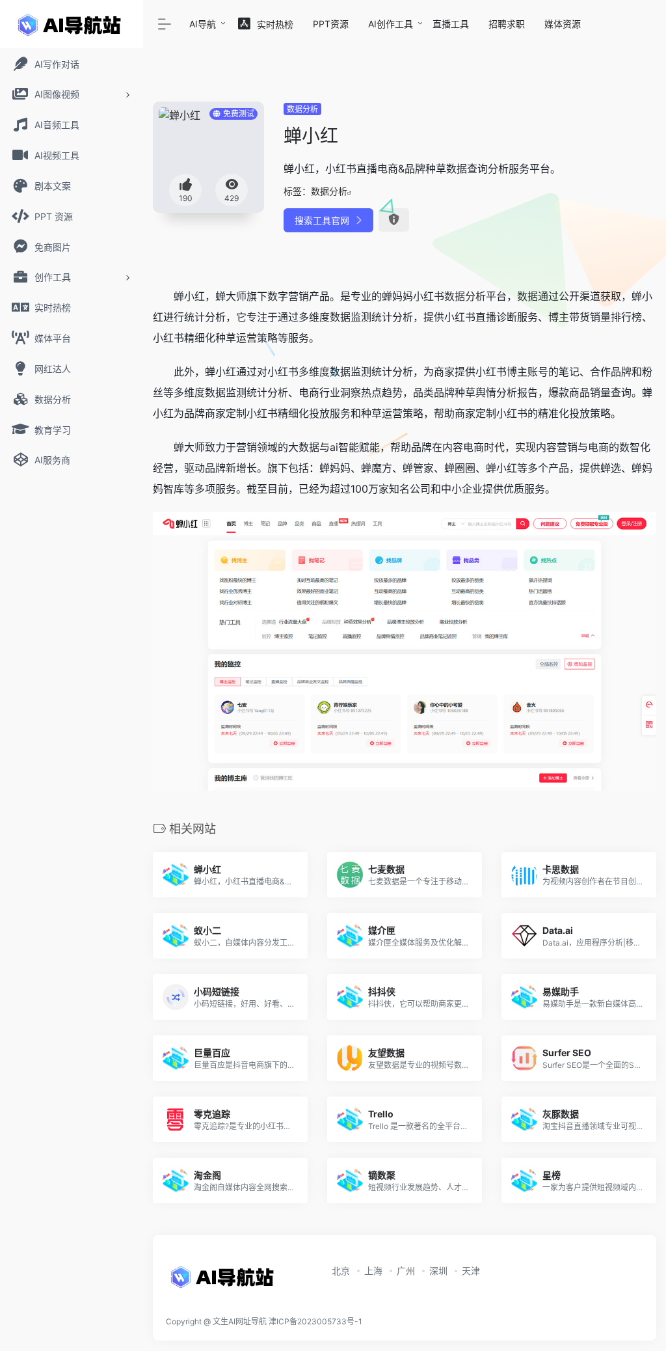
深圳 (438, 1270)
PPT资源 (331, 23)
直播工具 (451, 23)
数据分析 (302, 109)
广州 (406, 1270)
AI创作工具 (390, 23)
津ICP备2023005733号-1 (315, 1321)
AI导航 (202, 23)
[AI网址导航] (224, 1280)
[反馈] (394, 220)
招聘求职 (506, 23)
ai (334, 447)
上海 (373, 1270)
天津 (471, 1270)
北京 (341, 1270)
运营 (246, 337)
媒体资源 (562, 23)
